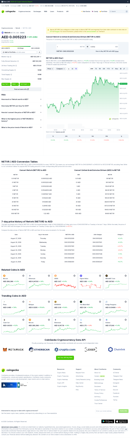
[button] (21, 89)
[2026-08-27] (120, 68)
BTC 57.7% (65, 6)
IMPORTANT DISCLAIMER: (9, 427)
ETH (51, 31)
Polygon (57, 31)
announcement (91, 31)
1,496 (18, 6)
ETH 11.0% (72, 6)
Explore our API (60, 132)
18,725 (7, 6)
